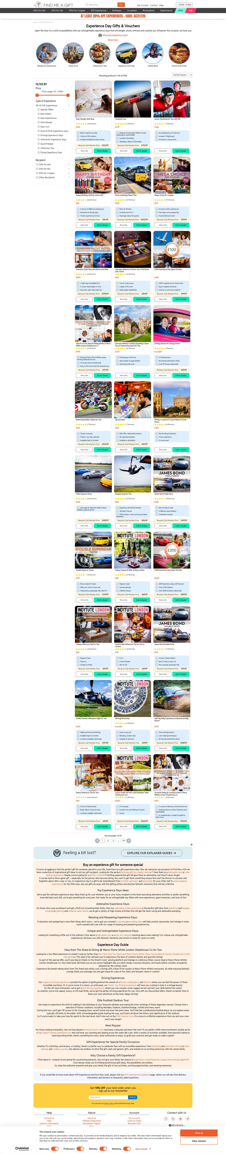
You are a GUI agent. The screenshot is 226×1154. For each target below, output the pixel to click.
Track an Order (134, 1120)
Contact (154, 5)
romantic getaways (129, 881)
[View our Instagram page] (173, 1119)
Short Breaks (46, 122)
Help (161, 5)
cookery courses (60, 1049)
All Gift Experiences (48, 105)
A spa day (120, 921)
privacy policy (109, 1103)
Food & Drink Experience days (54, 131)
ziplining (60, 911)
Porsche (148, 982)
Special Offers (46, 109)
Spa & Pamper (46, 143)
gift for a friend (96, 875)
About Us (91, 1118)
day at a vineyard (124, 935)
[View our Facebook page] (166, 1119)
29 (123, 840)
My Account (143, 5)
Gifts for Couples (47, 173)
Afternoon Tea (47, 148)
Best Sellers (45, 114)
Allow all (199, 1133)
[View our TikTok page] (188, 1119)
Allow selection (199, 1141)
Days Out (44, 126)
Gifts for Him (45, 164)
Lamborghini (133, 982)
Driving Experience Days (51, 135)
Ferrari (123, 982)
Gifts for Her (44, 168)
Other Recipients (47, 177)
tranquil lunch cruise (94, 1029)
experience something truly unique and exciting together (161, 1059)
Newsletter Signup (91, 1123)
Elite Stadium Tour (124, 1016)
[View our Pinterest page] (180, 1119)
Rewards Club (134, 1123)
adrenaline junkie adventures (128, 908)
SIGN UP (133, 1097)
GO (121, 4)
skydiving (173, 908)
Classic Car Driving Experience (122, 985)
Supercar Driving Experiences (56, 982)
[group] (46, 55)
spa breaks (148, 881)
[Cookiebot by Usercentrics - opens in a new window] (22, 1149)
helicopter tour (175, 872)
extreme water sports (78, 911)
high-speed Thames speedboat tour (54, 1032)
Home (35, 22)
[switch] (80, 1149)
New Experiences (48, 118)
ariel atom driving (173, 1046)
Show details (141, 1149)
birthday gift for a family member (136, 872)
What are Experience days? (115, 35)
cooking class (136, 921)
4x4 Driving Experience (93, 988)
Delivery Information (49, 1123)
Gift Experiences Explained (137, 1074)
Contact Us (49, 1118)
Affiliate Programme (91, 1120)
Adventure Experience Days (53, 139)
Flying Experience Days (51, 152)
